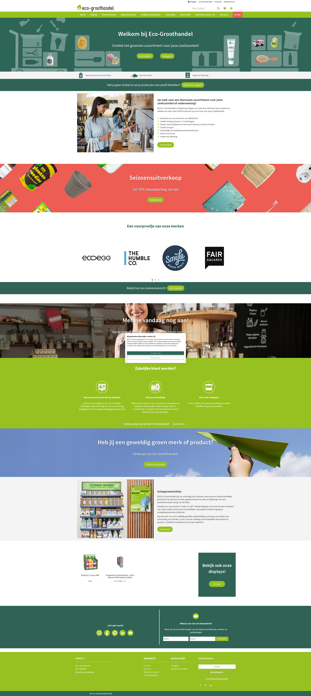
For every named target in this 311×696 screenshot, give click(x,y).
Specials (224, 14)
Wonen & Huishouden (150, 14)
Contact (147, 665)
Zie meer (217, 584)
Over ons (147, 669)
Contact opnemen (155, 464)
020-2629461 (80, 669)
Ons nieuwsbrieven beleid (217, 678)
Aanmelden (145, 56)
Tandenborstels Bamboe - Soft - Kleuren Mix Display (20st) (120, 576)
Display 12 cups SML (90, 575)
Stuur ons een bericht (84, 672)
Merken (93, 14)
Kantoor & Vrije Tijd (205, 14)
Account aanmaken (206, 2)
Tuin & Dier (170, 14)
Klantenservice (229, 2)
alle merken (176, 288)
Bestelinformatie (151, 672)
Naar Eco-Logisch (193, 84)
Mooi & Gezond (109, 14)
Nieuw (83, 14)
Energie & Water (128, 14)
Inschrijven (222, 639)
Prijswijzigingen (151, 675)
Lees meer (165, 529)
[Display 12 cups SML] (90, 562)
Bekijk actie (155, 199)
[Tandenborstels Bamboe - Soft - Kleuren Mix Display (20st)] (120, 562)
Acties (237, 14)
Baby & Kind (185, 14)
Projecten (218, 2)
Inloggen (193, 2)
